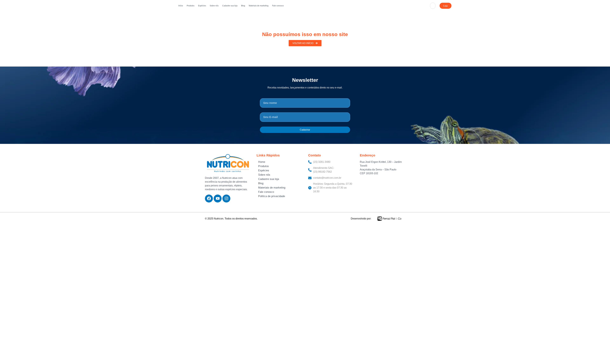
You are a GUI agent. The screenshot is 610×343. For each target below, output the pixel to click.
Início (180, 6)
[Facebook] (209, 198)
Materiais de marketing (258, 6)
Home (261, 161)
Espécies (202, 6)
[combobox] (432, 6)
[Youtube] (218, 198)
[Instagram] (226, 198)
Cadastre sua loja (229, 6)
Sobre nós (214, 6)
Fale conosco (278, 6)
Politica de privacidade (271, 196)
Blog (243, 6)
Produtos (190, 6)
